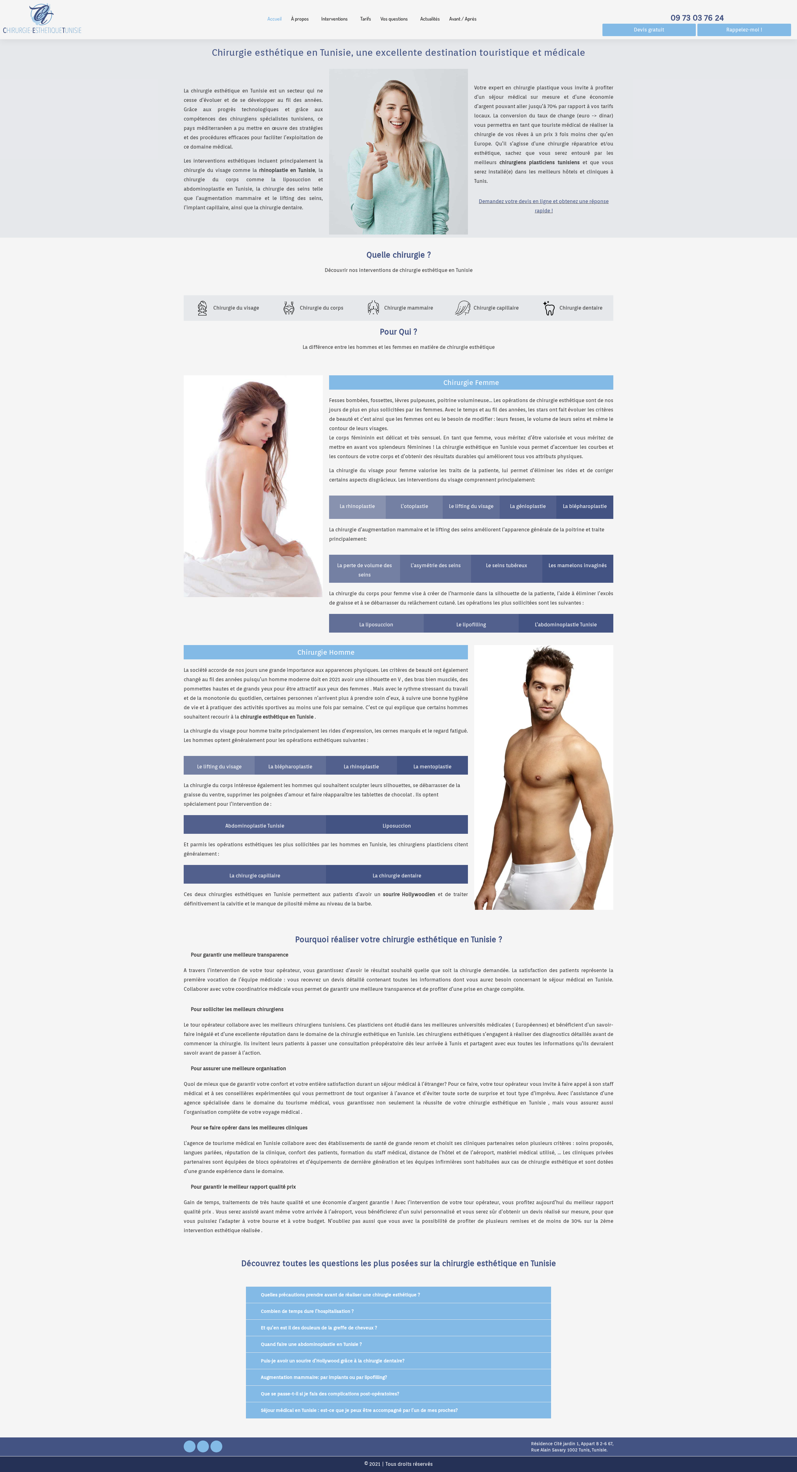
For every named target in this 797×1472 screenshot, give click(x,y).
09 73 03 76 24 (697, 17)
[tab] (227, 308)
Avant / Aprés (463, 19)
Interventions (334, 19)
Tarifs (365, 19)
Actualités (430, 19)
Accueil (274, 19)
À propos (300, 19)
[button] (301, 18)
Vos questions (394, 19)
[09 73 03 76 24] (697, 6)
